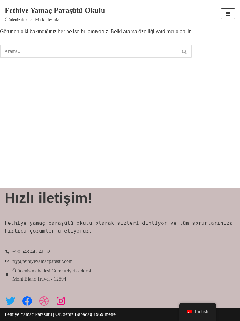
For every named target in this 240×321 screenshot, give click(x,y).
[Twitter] (10, 301)
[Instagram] (61, 301)
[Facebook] (27, 301)
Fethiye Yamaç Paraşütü (29, 314)
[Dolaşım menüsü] (228, 13)
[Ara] (185, 51)
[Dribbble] (44, 301)
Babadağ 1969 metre (95, 314)
